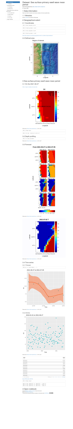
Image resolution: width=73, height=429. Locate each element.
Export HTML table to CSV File (27, 378)
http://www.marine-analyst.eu (39, 6)
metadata (26, 17)
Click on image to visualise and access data (29, 86)
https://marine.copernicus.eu (32, 128)
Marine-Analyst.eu (30, 391)
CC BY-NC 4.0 (46, 393)
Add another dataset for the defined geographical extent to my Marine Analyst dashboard (37, 35)
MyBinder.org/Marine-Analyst (30, 390)
